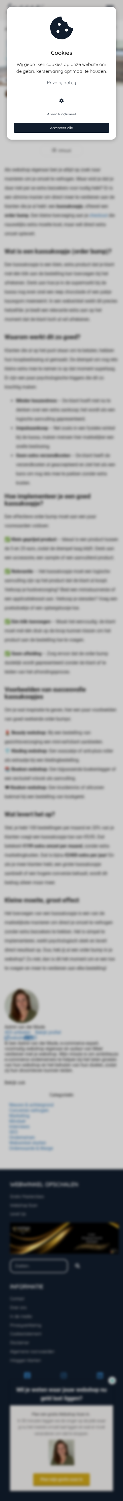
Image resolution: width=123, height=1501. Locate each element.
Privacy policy (61, 82)
